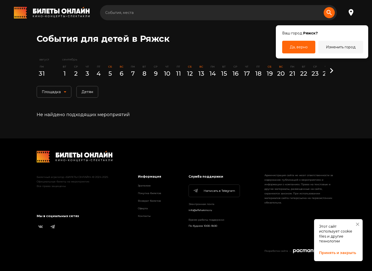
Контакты (144, 216)
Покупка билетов (149, 193)
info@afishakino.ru (200, 210)
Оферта (143, 208)
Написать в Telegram (219, 191)
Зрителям (144, 185)
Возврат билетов (149, 200)
